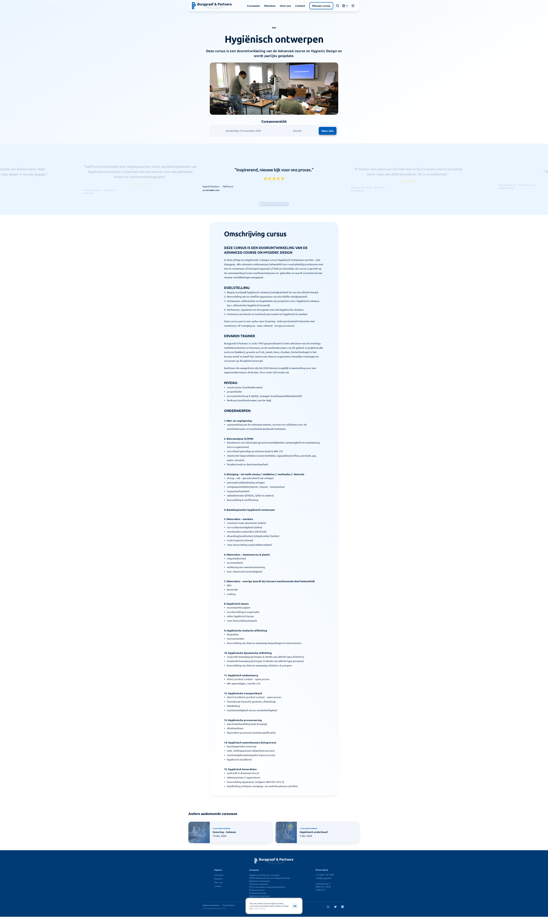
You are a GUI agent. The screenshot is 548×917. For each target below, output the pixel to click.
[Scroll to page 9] (284, 204)
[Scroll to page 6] (275, 204)
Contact (300, 5)
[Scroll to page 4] (269, 204)
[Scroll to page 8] (281, 204)
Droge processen (257, 890)
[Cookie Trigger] (328, 906)
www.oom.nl (297, 372)
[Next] (338, 179)
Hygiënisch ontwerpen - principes (264, 875)
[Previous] (209, 179)
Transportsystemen (258, 893)
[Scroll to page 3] (266, 204)
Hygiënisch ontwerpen (259, 881)
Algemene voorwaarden (211, 905)
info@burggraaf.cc (324, 878)
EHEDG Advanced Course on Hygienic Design (269, 878)
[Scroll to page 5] (272, 204)
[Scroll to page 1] (261, 204)
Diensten (270, 5)
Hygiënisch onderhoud (259, 896)
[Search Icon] (337, 6)
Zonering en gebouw (258, 884)
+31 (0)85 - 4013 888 (325, 874)
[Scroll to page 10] (287, 204)
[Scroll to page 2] (264, 204)
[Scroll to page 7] (278, 204)
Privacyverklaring (228, 905)
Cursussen (253, 5)
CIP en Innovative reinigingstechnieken (267, 887)
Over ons (285, 5)
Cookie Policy (259, 908)
